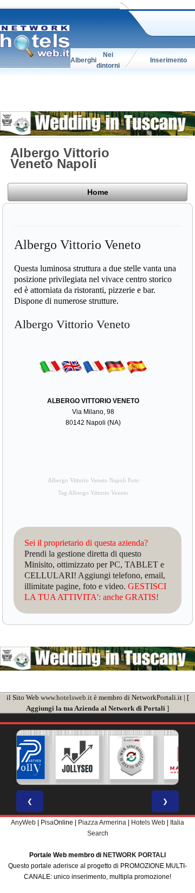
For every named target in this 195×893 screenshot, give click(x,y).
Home (97, 192)
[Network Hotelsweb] (35, 41)
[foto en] (71, 366)
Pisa (47, 822)
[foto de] (115, 366)
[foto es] (136, 366)
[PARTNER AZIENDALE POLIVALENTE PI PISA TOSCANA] (23, 757)
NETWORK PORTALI (134, 855)
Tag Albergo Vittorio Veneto (93, 493)
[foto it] (50, 366)
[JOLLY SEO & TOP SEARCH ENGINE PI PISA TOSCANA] (77, 757)
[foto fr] (93, 366)
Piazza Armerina (102, 822)
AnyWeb (23, 822)
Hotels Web (148, 822)
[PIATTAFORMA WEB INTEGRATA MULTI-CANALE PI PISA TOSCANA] (131, 757)
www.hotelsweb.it (66, 697)
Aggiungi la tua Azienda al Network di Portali (95, 708)
